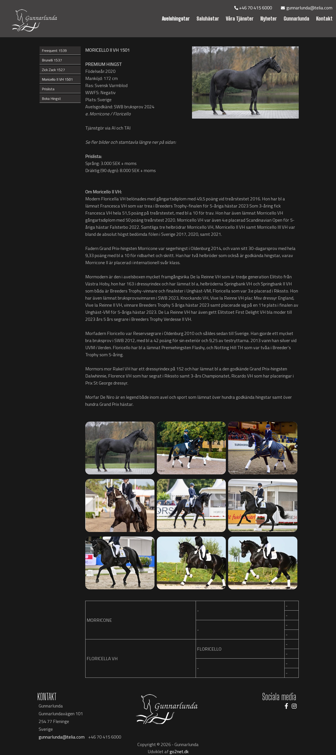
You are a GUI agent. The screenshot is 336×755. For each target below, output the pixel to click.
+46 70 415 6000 (255, 7)
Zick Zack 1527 (53, 69)
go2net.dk (179, 751)
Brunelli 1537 (52, 60)
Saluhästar (208, 19)
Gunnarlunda (296, 19)
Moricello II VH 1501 (57, 79)
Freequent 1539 (54, 50)
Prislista (48, 89)
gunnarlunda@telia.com (308, 7)
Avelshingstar (176, 19)
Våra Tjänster (239, 19)
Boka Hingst (51, 98)
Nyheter (268, 19)
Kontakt (324, 19)
